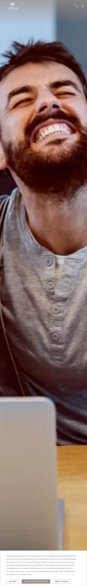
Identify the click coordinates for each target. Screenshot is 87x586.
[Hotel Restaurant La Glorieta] (12, 6)
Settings (12, 581)
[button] (83, 6)
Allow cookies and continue (36, 581)
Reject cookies (61, 581)
